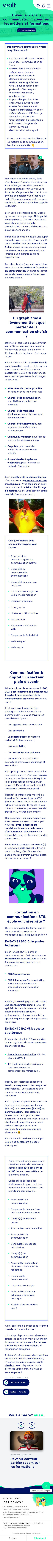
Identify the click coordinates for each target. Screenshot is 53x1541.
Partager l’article (18, 1392)
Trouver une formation (26, 30)
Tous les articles (17, 1382)
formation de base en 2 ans (20, 958)
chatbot (9, 1365)
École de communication (21, 1054)
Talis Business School (30, 1167)
